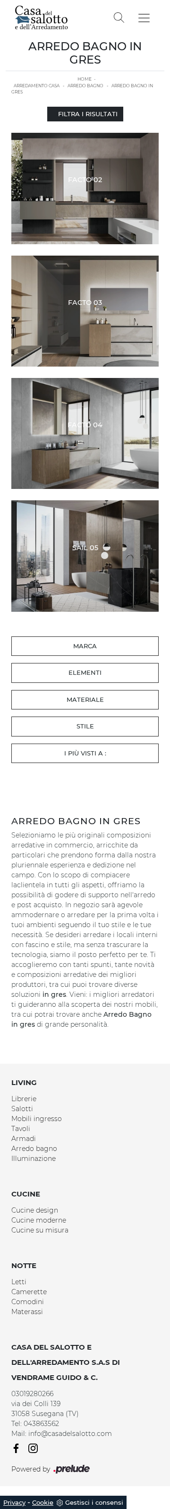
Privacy (14, 1502)
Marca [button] (85, 646)
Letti (18, 1282)
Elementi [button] (85, 672)
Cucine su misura (39, 1230)
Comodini (27, 1301)
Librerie (23, 1099)
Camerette (29, 1292)
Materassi (27, 1311)
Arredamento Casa (37, 85)
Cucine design (34, 1210)
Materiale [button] (85, 699)
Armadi (23, 1138)
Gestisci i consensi (94, 1502)
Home (84, 79)
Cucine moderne (38, 1220)
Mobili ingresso (36, 1118)
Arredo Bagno (85, 85)
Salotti (22, 1108)
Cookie (42, 1502)
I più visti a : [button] (85, 753)
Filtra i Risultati (88, 114)
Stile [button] (85, 726)
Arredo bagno (34, 1148)
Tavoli (20, 1128)
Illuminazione (33, 1158)
